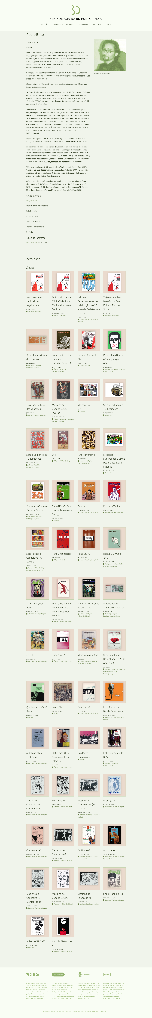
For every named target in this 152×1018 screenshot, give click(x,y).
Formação (96, 661)
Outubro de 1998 (32, 715)
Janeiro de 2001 (108, 561)
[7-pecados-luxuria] (38, 539)
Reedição (62, 315)
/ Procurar (97, 24)
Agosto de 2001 (31, 566)
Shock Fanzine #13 (113, 893)
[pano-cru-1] (89, 539)
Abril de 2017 (30, 363)
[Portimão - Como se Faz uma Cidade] (38, 491)
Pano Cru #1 (84, 707)
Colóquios (108, 564)
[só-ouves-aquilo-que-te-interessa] (63, 738)
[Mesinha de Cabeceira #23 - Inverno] (63, 390)
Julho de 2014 (107, 367)
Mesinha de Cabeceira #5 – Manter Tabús (34, 897)
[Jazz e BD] (63, 692)
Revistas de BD (82, 859)
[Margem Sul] (89, 390)
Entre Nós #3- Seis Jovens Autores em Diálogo (62, 510)
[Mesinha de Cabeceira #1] (89, 879)
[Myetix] (114, 785)
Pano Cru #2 (58, 655)
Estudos (56, 520)
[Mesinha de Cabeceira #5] (38, 879)
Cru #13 (30, 655)
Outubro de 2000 (32, 611)
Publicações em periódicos (34, 570)
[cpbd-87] (38, 926)
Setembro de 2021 (58, 313)
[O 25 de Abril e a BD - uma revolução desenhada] (114, 640)
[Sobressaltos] (63, 340)
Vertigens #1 (58, 800)
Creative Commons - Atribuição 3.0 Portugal (81, 1011)
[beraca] (89, 491)
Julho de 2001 (56, 558)
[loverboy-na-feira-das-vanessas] (38, 390)
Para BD (121, 369)
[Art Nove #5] (89, 835)
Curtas (30, 568)
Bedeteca (108, 24)
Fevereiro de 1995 (84, 812)
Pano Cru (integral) (62, 553)
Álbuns (30, 311)
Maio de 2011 (56, 459)
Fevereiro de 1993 (109, 898)
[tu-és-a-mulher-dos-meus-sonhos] (63, 588)
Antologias (37, 365)
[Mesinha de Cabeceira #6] (63, 835)
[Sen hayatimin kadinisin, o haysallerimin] (38, 282)
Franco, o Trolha (111, 506)
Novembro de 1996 (84, 757)
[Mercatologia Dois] (89, 640)
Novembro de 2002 (84, 510)
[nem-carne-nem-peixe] (38, 588)
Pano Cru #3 (84, 553)
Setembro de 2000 (84, 611)
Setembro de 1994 (109, 854)
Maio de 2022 (30, 309)
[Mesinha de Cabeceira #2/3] (63, 879)
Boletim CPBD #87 (35, 941)
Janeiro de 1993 (31, 945)
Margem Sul (84, 404)
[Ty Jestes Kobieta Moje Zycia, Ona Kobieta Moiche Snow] (114, 282)
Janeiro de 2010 (108, 470)
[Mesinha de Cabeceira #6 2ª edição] (89, 785)
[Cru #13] (38, 640)
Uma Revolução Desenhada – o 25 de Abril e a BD (114, 659)
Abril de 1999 (108, 667)
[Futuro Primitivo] (89, 440)
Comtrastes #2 (34, 850)
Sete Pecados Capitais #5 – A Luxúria (34, 557)
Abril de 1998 (56, 765)
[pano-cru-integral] (63, 539)
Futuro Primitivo (86, 454)
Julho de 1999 (108, 611)
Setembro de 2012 (58, 417)
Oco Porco (83, 752)
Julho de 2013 (30, 413)
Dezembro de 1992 (58, 949)
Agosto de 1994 (31, 906)
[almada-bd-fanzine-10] (63, 926)
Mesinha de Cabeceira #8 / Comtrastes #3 (34, 804)
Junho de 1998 (31, 761)
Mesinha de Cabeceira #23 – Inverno (60, 408)
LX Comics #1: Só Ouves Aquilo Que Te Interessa (63, 756)
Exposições (108, 415)
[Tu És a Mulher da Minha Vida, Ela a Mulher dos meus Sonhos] (63, 282)
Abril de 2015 (82, 363)
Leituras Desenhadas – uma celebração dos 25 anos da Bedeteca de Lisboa (89, 305)
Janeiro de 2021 (108, 313)
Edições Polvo (31, 200)
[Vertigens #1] (63, 785)
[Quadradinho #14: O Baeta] (38, 692)
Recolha (87, 365)
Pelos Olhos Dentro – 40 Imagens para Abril (114, 359)
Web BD (80, 322)
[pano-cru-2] (63, 640)
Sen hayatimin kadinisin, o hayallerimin (34, 301)
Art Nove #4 (109, 850)
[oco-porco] (89, 738)
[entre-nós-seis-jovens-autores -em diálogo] (63, 491)
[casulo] (89, 340)
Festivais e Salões (118, 564)
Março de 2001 (83, 558)
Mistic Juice (109, 800)
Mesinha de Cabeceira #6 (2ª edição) (86, 804)
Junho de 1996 (108, 761)
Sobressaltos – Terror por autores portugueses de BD (63, 359)
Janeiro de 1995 (108, 804)
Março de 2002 (108, 510)
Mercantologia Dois (88, 655)
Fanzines (70, 419)
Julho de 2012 (82, 409)
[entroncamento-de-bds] (114, 738)
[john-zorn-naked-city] (114, 692)
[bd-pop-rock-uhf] (63, 440)
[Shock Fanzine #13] (114, 879)
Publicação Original (91, 319)
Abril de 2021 (82, 317)
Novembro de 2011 (32, 462)
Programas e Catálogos (110, 566)
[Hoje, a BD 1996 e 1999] (114, 539)
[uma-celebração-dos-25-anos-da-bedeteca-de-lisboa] (89, 282)
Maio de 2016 (56, 367)
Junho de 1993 (82, 902)
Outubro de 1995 (32, 812)
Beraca (81, 506)
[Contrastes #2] (38, 835)
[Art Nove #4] (114, 835)
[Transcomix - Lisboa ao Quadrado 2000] (89, 588)
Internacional (38, 311)
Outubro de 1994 (57, 858)
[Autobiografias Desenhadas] (38, 738)
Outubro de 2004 (57, 518)
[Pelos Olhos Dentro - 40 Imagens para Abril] (114, 340)
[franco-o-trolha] (114, 491)
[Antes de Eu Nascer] (114, 588)
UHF (54, 454)
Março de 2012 (108, 413)
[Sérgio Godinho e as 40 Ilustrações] (114, 390)
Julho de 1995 (56, 804)
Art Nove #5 (84, 850)
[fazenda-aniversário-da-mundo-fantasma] (114, 440)
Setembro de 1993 (58, 902)
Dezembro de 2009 (32, 514)
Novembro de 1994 (32, 854)
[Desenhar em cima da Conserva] (38, 340)
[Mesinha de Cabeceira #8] (38, 785)
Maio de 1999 (30, 659)
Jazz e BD (57, 707)
